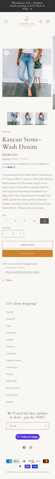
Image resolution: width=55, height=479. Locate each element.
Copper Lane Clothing (22, 472)
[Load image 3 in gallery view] (41, 119)
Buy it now (27, 253)
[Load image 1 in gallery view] (13, 119)
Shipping (5, 159)
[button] (6, 21)
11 (26, 221)
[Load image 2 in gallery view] (27, 119)
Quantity (6, 227)
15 (44, 221)
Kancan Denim (13, 360)
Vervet (9, 374)
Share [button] (9, 280)
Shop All (10, 319)
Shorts (9, 401)
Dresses (10, 346)
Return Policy (13, 388)
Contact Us (12, 395)
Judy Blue (11, 353)
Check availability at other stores (22, 272)
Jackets (10, 339)
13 (36, 221)
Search (9, 312)
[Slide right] (51, 119)
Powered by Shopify (41, 472)
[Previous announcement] (5, 6)
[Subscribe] (45, 425)
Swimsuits (11, 367)
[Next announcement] (49, 6)
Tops (8, 325)
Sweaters (11, 332)
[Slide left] (3, 119)
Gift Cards (11, 381)
